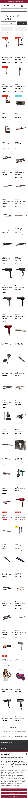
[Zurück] (2, 17)
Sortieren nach (20, 29)
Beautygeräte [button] (9, 736)
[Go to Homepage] (6, 5)
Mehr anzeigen (14, 727)
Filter (6, 29)
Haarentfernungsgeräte (9, 23)
